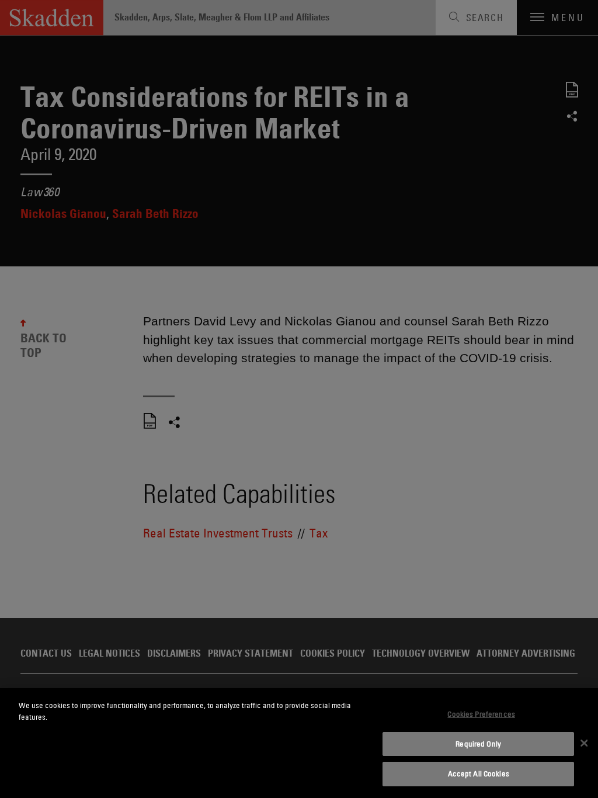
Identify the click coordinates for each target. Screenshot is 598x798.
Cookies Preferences (480, 714)
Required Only (478, 743)
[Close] (583, 743)
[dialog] (299, 743)
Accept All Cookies (478, 773)
